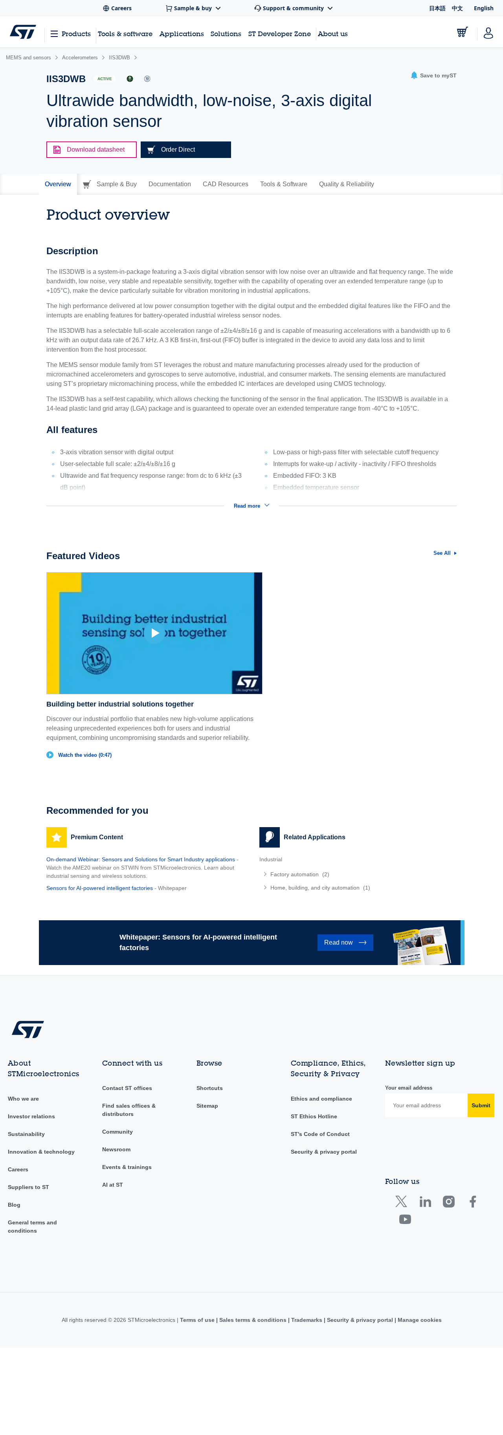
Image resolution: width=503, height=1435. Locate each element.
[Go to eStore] (462, 32)
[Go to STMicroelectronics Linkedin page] (425, 1203)
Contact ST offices (127, 1088)
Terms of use (198, 1320)
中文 (457, 8)
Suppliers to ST (28, 1187)
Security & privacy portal (324, 1152)
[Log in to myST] (488, 32)
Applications (182, 33)
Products (76, 33)
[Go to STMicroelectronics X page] (403, 1203)
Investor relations (31, 1116)
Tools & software (125, 33)
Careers (18, 1169)
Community (117, 1132)
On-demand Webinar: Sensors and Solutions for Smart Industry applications (140, 859)
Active (104, 79)
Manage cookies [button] (419, 1320)
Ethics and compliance (321, 1099)
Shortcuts (209, 1088)
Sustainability (26, 1134)
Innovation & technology (41, 1152)
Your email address (408, 1088)
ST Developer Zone (279, 34)
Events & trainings (127, 1167)
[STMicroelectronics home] (23, 32)
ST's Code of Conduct (320, 1134)
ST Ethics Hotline (314, 1116)
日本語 (437, 8)
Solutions (226, 33)
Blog (14, 1205)
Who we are (23, 1099)
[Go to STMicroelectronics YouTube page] (405, 1221)
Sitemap (207, 1106)
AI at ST (112, 1185)
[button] (433, 76)
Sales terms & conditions (253, 1320)
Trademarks (307, 1320)
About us (333, 33)
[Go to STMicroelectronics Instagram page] (448, 1203)
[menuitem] (358, 874)
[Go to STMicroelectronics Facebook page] (472, 1203)
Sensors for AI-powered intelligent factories (99, 888)
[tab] (58, 184)
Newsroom (116, 1149)
